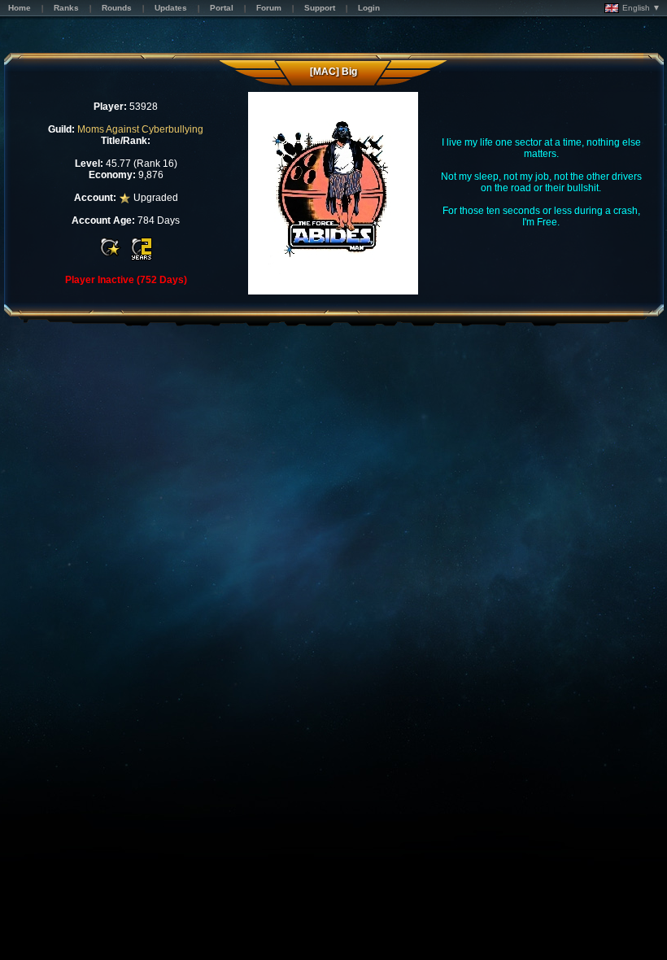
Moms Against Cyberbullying (140, 129)
